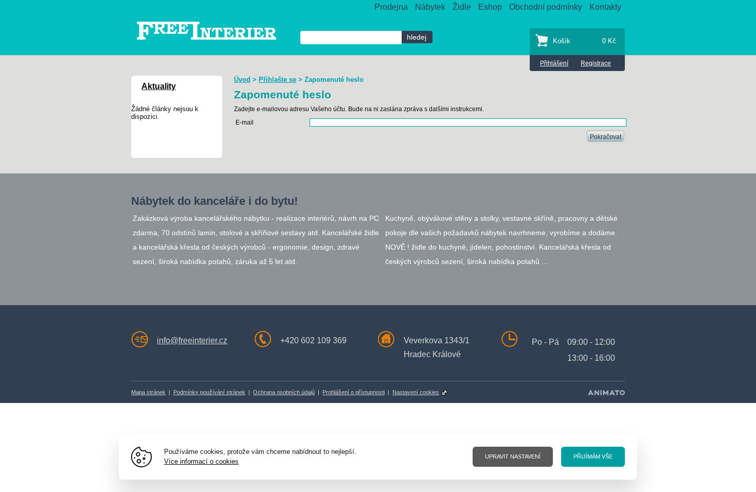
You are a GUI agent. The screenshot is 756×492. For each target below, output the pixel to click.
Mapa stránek (148, 392)
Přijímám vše (593, 456)
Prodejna (391, 7)
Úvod (242, 79)
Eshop (490, 7)
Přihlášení (554, 63)
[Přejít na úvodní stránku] (206, 30)
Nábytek (430, 7)
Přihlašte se (277, 79)
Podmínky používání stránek (209, 392)
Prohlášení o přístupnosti (353, 392)
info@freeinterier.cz (192, 340)
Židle (462, 7)
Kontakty (605, 7)
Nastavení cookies (415, 392)
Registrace (596, 63)
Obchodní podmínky (545, 7)
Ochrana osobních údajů (284, 392)
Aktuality (158, 86)
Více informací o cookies (201, 461)
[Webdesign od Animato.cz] (606, 392)
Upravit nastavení (513, 456)
